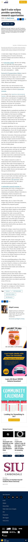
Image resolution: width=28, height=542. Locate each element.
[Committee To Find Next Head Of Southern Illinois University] (14, 469)
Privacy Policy (6, 506)
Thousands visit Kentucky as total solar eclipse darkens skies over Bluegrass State (8, 446)
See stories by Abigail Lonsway (16, 318)
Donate (24, 2)
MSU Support (6, 517)
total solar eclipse (10, 294)
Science (8, 291)
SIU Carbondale (17, 291)
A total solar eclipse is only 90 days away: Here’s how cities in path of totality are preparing (20, 446)
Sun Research (9, 297)
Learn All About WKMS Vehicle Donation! (14, 380)
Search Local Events (14, 420)
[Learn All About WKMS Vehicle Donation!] (14, 363)
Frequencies (5, 514)
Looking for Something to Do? (14, 415)
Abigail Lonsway (10, 18)
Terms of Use (6, 520)
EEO (4, 512)
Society (4, 440)
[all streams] (26, 540)
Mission (4, 503)
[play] (2, 540)
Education (5, 478)
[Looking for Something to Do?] (14, 398)
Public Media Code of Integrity (9, 509)
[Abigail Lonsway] (4, 309)
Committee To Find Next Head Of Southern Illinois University (12, 480)
